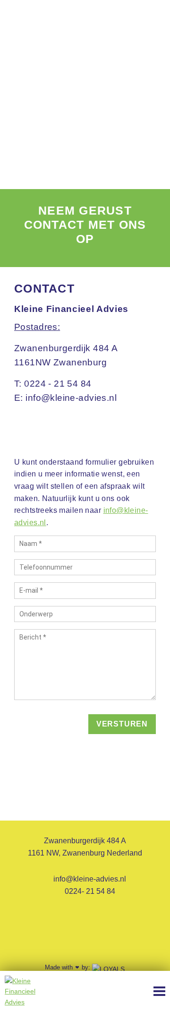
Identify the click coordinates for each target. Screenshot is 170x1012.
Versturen (122, 724)
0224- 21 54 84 (89, 891)
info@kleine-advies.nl (88, 879)
